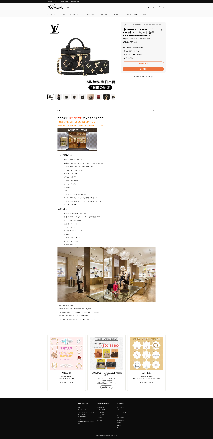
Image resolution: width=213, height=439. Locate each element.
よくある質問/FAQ (101, 415)
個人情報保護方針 (82, 416)
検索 (79, 407)
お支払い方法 (100, 412)
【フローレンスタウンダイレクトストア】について (86, 413)
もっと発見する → (66, 382)
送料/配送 (99, 420)
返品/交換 (99, 417)
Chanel (137, 14)
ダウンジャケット (90, 14)
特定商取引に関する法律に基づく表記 (86, 422)
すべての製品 (103, 14)
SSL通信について (82, 409)
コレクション (63, 14)
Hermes (128, 14)
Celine (146, 14)
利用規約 (80, 419)
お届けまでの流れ (101, 409)
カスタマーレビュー (76, 14)
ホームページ (51, 14)
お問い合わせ (100, 407)
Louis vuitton (116, 14)
